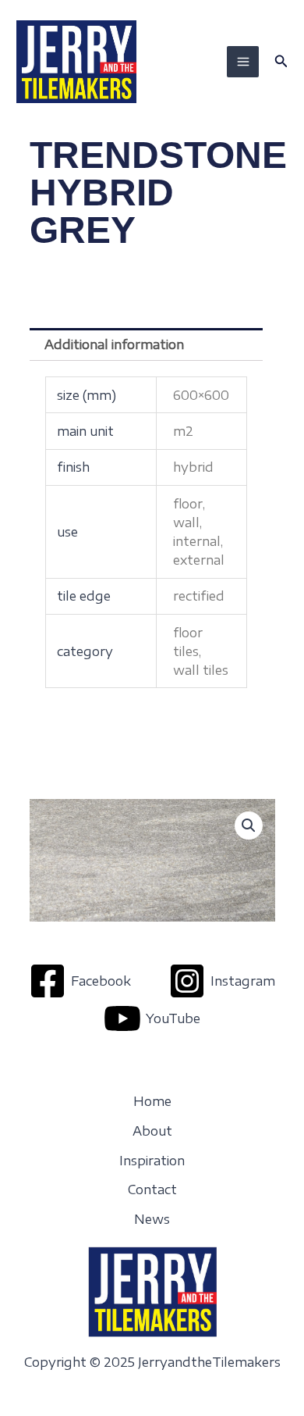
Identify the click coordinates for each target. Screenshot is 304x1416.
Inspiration (152, 1160)
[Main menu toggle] (242, 61)
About (152, 1131)
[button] (281, 61)
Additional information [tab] (114, 344)
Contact (152, 1189)
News (152, 1219)
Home (152, 1101)
